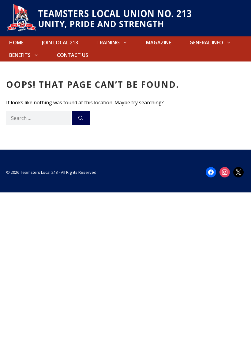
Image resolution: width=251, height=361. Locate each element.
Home (16, 42)
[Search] (81, 118)
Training (108, 42)
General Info (206, 42)
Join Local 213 (60, 42)
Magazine (158, 42)
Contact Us (72, 55)
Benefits (20, 55)
